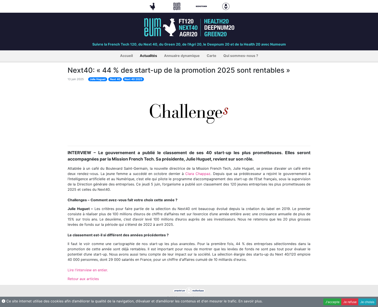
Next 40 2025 (133, 79)
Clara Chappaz (197, 173)
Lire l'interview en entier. (88, 270)
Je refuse (350, 302)
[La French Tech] (153, 6)
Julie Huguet (98, 79)
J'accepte (332, 302)
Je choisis (367, 302)
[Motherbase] (226, 6)
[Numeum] (177, 6)
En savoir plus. (250, 301)
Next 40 (115, 79)
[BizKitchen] (202, 6)
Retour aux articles (83, 279)
